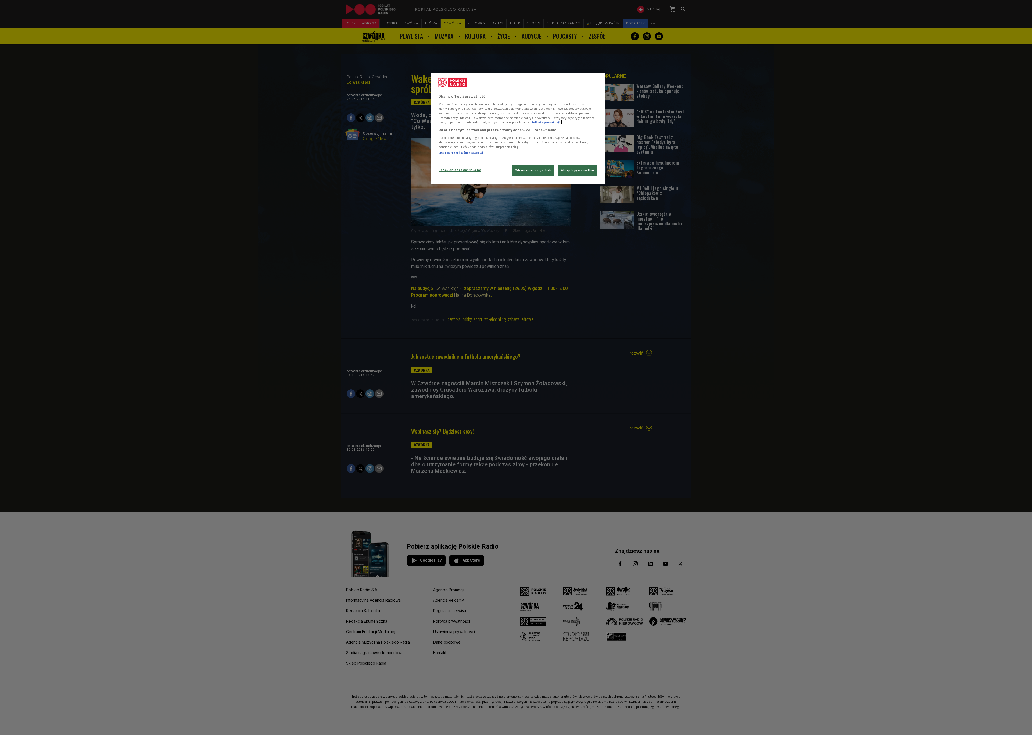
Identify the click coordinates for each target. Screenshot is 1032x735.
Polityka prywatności (546, 122)
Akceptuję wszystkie (577, 170)
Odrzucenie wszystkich (533, 170)
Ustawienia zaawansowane (460, 170)
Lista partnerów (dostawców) (461, 152)
